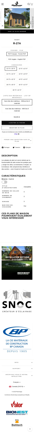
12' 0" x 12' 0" (23, 68)
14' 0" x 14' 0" (23, 79)
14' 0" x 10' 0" (23, 74)
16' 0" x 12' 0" (23, 84)
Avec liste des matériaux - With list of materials (17, 110)
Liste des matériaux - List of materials (17, 96)
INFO (17, 362)
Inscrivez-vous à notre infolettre (16, 375)
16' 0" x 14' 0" (17, 90)
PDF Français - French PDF (17, 54)
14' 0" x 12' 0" (10, 79)
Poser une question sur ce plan (17, 140)
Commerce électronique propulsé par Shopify (17, 395)
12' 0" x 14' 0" (10, 74)
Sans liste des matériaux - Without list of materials (17, 102)
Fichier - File (17, 50)
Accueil (16, 39)
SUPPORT (16, 368)
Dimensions (17, 65)
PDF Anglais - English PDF (17, 59)
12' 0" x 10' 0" (10, 68)
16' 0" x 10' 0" (10, 84)
